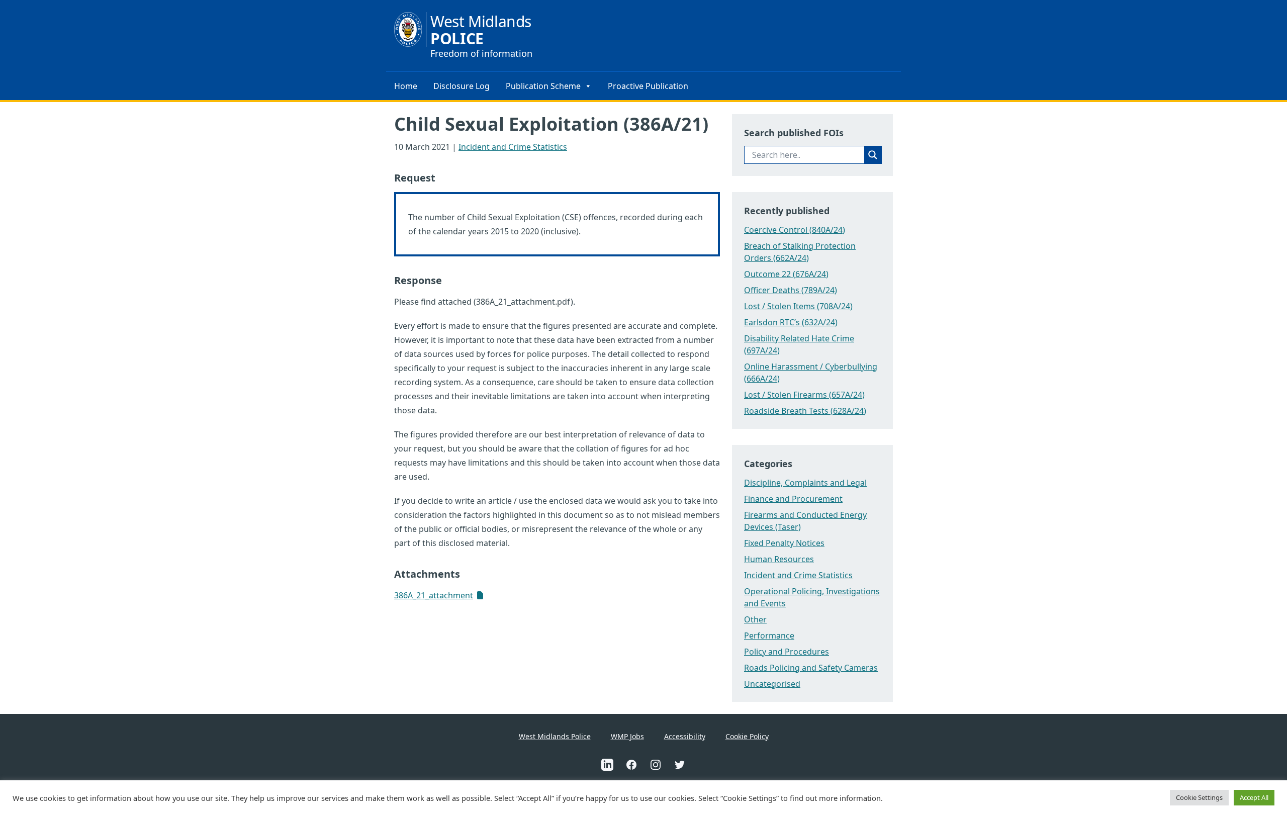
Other (755, 619)
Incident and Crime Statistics (512, 146)
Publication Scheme (543, 86)
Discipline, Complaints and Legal (805, 482)
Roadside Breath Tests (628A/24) (805, 410)
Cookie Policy (747, 736)
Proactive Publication (648, 86)
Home (405, 86)
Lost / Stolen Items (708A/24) (798, 306)
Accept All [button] (1254, 797)
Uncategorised (772, 683)
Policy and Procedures (786, 651)
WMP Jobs (627, 736)
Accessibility (684, 736)
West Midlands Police (555, 736)
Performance (769, 635)
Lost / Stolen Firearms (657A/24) (804, 394)
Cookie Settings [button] (1199, 797)
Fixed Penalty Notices (784, 543)
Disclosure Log (461, 86)
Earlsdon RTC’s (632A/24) (791, 322)
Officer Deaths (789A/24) (790, 290)
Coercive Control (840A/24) (794, 229)
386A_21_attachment (433, 595)
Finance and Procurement (793, 498)
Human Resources (779, 559)
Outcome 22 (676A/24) (786, 274)
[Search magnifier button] (872, 154)
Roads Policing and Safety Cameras (811, 667)
